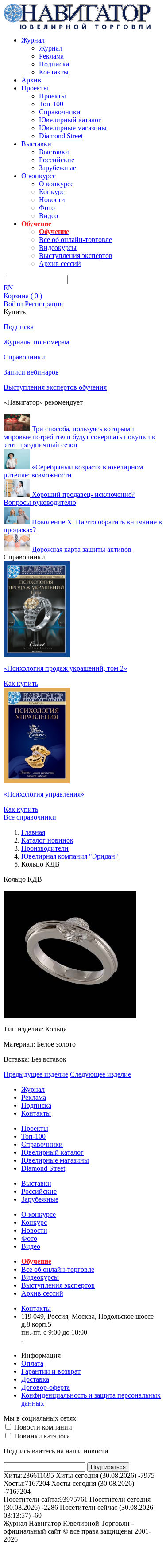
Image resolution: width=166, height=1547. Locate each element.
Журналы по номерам (36, 342)
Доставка (35, 1379)
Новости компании (42, 1427)
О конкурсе (38, 176)
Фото (47, 207)
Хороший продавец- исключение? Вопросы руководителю (69, 498)
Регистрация (44, 304)
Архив (31, 80)
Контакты (54, 72)
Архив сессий (60, 263)
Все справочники (30, 817)
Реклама (51, 56)
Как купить (21, 683)
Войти (13, 304)
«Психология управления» (44, 794)
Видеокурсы (58, 247)
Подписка (54, 64)
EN (8, 288)
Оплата (32, 1363)
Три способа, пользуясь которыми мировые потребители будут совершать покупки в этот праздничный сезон (79, 437)
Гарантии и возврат (51, 1371)
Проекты (34, 88)
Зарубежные (57, 168)
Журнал (33, 40)
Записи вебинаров (31, 372)
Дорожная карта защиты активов (81, 549)
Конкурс (52, 191)
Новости (52, 199)
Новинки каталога (41, 1436)
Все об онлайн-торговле (75, 239)
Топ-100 (51, 104)
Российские (56, 160)
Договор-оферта (45, 1387)
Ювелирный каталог (70, 120)
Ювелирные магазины (73, 128)
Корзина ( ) (23, 296)
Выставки (36, 144)
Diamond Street (61, 136)
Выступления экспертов (75, 255)
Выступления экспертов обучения (55, 387)
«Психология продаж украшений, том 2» (65, 668)
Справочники (60, 112)
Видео (48, 215)
